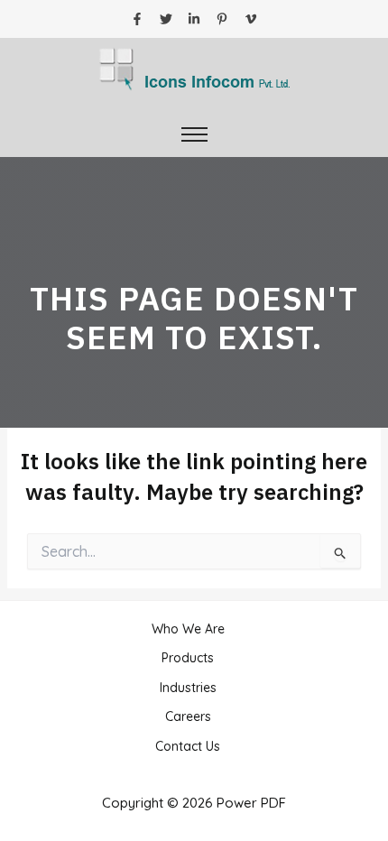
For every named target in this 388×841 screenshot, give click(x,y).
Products (188, 658)
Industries (188, 687)
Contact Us (187, 746)
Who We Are (188, 629)
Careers (188, 716)
